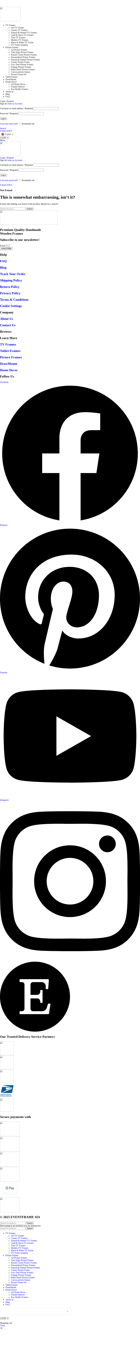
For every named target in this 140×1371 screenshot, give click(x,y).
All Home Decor (18, 84)
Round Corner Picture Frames (24, 55)
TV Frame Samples (19, 45)
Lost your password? (9, 124)
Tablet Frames (10, 351)
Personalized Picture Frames (23, 57)
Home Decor (9, 370)
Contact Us (7, 325)
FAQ (3, 261)
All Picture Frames (19, 50)
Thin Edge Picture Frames (22, 52)
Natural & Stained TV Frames (24, 32)
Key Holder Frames (19, 89)
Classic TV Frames (19, 30)
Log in (3, 119)
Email (3, 246)
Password (9, 113)
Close (2, 1325)
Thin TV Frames (18, 37)
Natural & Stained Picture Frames (25, 59)
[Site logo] (10, 20)
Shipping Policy (11, 280)
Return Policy (10, 287)
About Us (6, 319)
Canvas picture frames (20, 72)
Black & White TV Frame (22, 42)
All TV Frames (17, 28)
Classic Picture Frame (20, 62)
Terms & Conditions (14, 299)
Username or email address (16, 108)
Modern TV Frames (19, 40)
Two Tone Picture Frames (22, 64)
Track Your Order (13, 274)
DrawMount (8, 363)
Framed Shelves (18, 87)
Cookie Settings (11, 306)
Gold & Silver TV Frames (22, 35)
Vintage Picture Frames (21, 67)
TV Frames (8, 344)
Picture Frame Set (18, 74)
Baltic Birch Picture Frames (23, 69)
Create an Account (14, 103)
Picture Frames (11, 357)
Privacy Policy (10, 293)
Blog (3, 267)
